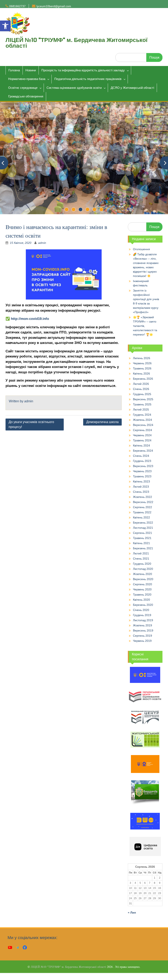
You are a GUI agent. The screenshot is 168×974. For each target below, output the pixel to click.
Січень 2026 (141, 389)
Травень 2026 (142, 368)
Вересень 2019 (143, 630)
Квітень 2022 (141, 517)
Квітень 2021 (141, 543)
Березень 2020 (143, 604)
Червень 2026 (142, 363)
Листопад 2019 (143, 620)
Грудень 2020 (142, 563)
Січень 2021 (141, 558)
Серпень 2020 (142, 584)
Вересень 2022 (143, 502)
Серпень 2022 (142, 507)
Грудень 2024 (142, 414)
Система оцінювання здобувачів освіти (74, 87)
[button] (5, 26)
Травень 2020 (142, 594)
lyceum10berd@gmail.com (53, 6)
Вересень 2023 (143, 466)
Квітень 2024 (141, 445)
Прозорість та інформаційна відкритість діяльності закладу (83, 70)
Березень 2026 (143, 378)
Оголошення (141, 249)
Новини (30, 70)
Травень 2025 (142, 404)
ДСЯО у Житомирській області (132, 87)
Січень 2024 (141, 455)
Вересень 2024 (143, 425)
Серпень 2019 (142, 635)
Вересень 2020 (143, 579)
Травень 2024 (142, 440)
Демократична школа (102, 422)
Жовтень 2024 (142, 419)
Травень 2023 (142, 476)
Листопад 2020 (143, 568)
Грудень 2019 (142, 615)
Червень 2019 (142, 640)
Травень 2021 (142, 538)
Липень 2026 (141, 358)
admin (42, 242)
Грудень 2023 (142, 461)
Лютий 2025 (141, 409)
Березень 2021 (143, 548)
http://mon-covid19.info (30, 319)
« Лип (132, 912)
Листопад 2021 (143, 527)
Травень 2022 (142, 512)
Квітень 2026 (141, 373)
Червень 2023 (142, 471)
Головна (14, 70)
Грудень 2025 (142, 394)
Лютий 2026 (141, 383)
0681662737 (17, 6)
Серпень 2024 (142, 430)
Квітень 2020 (141, 599)
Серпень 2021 (142, 532)
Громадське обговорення (25, 96)
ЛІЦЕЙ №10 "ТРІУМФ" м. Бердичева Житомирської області (77, 43)
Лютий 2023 (141, 486)
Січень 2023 (141, 491)
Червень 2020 (142, 589)
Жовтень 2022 (142, 497)
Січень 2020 (141, 610)
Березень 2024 (143, 450)
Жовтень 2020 (142, 574)
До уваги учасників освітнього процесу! (31, 424)
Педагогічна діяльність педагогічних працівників (87, 79)
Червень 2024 (142, 435)
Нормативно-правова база (26, 79)
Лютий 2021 (141, 553)
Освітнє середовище (22, 87)
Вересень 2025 (143, 399)
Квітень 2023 (141, 481)
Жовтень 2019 (142, 625)
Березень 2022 (143, 522)
